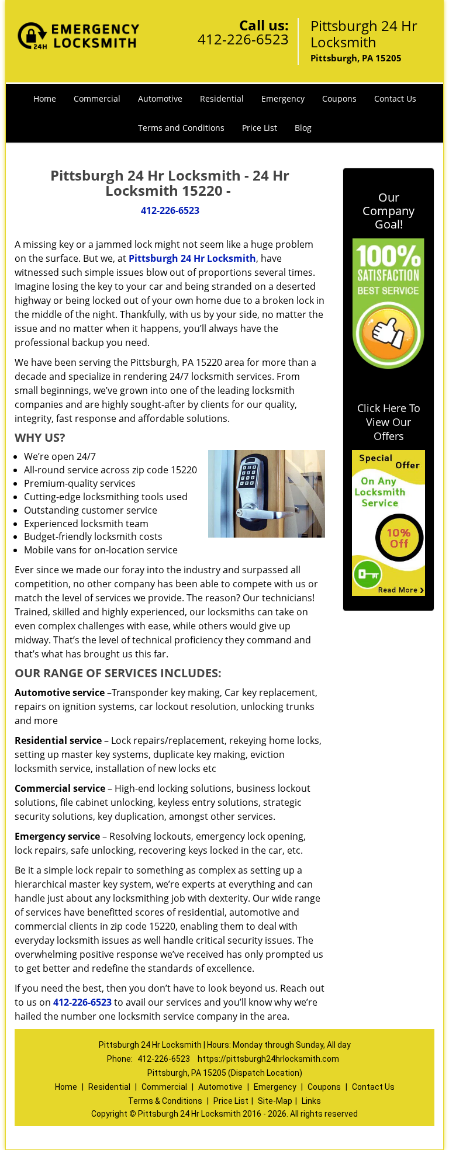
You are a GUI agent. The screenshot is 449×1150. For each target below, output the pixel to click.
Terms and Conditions (181, 127)
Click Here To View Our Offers (388, 422)
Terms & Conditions (165, 1101)
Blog (303, 127)
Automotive (160, 98)
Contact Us (395, 98)
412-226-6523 (243, 39)
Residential (222, 98)
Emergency (283, 98)
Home (44, 98)
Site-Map (275, 1101)
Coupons (339, 98)
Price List (259, 127)
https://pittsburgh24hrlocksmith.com (268, 1059)
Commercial (97, 98)
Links (311, 1101)
